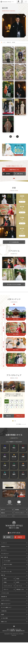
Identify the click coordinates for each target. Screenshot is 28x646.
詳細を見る (8, 415)
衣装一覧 (8, 42)
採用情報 (17, 509)
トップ (4, 42)
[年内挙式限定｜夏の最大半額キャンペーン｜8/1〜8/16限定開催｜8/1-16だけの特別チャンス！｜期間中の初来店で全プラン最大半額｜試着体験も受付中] (14, 150)
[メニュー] (26, 1)
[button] (15, 561)
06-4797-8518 (15, 533)
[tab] (13, 421)
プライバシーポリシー (19, 512)
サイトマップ (4, 516)
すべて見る (18, 424)
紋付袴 (13, 42)
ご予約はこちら (19, 415)
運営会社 (3, 512)
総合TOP (3, 509)
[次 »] (17, 136)
